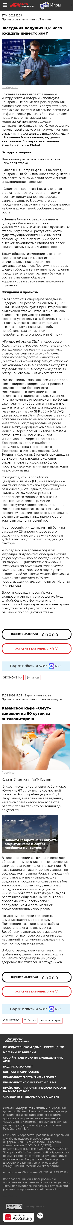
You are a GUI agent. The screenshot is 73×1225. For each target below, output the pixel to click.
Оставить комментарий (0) (36, 648)
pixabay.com (10, 87)
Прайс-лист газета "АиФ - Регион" (29, 1077)
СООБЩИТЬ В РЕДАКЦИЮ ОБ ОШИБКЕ (31, 1096)
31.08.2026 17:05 (12, 695)
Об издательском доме (22, 1047)
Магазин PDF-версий (19, 1052)
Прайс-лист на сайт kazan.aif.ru (29, 1082)
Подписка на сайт (18, 1066)
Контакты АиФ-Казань (21, 1072)
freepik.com (9, 772)
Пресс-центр (54, 1047)
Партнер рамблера (35, 1206)
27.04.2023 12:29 (12, 15)
